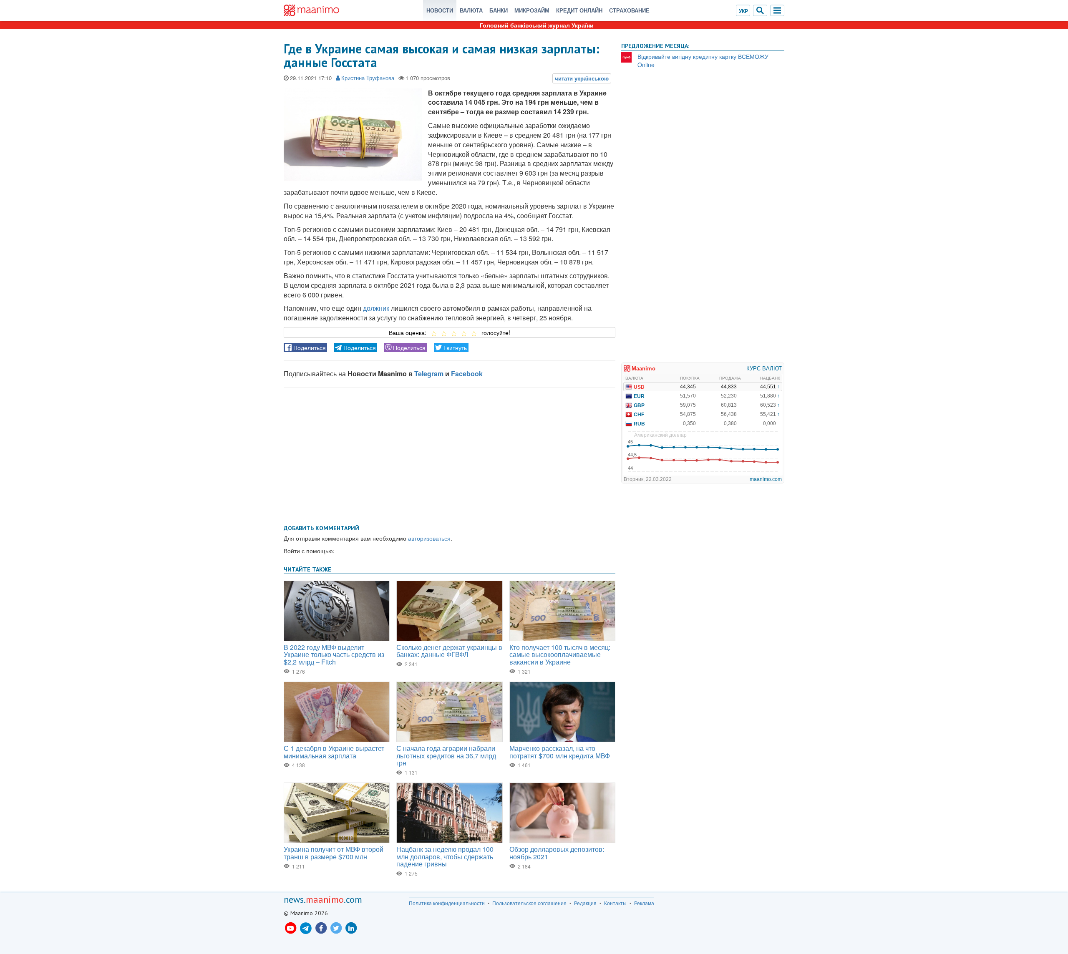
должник (376, 308)
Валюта (471, 10)
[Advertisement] (449, 454)
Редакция (585, 903)
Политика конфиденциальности (447, 903)
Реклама (644, 903)
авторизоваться (429, 538)
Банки (498, 10)
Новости (439, 10)
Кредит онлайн (579, 10)
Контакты (615, 903)
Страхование (629, 10)
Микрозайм (531, 10)
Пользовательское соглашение (529, 903)
